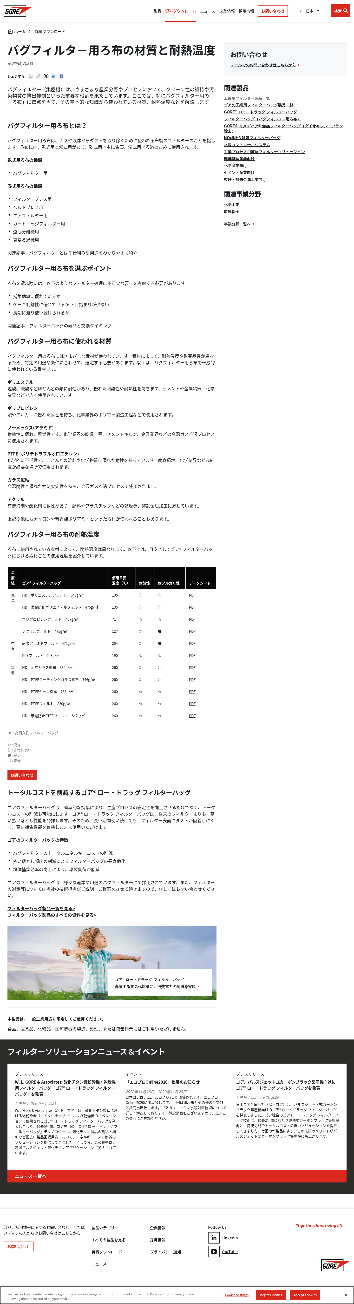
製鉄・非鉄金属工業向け (245, 179)
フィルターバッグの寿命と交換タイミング (70, 325)
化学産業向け (235, 165)
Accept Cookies (305, 1295)
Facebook (61, 76)
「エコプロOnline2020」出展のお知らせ (162, 1082)
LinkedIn (230, 1238)
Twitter (46, 76)
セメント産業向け (239, 172)
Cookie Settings (237, 1295)
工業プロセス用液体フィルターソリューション (264, 152)
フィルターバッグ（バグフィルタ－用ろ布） (262, 119)
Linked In (53, 76)
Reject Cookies (271, 1295)
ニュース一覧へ (31, 1176)
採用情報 (157, 1240)
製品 (157, 11)
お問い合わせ (273, 11)
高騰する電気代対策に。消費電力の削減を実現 (155, 987)
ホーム (20, 31)
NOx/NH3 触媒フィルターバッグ (252, 138)
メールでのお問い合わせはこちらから (263, 65)
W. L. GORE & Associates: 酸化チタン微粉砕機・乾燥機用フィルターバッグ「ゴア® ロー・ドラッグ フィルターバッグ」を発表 (65, 1088)
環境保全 (231, 212)
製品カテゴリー (105, 1228)
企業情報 (227, 11)
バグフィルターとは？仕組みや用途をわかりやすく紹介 (83, 253)
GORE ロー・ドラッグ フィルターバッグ (260, 112)
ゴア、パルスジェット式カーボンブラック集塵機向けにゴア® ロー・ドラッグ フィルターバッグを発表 (286, 1085)
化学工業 (231, 205)
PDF (192, 595)
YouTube (230, 1251)
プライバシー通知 (165, 1252)
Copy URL (38, 76)
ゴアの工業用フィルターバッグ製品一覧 (258, 105)
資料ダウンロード (50, 31)
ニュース (99, 1264)
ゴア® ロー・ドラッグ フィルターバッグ (111, 814)
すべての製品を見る (109, 1240)
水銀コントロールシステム (247, 145)
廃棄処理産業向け (239, 159)
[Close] (346, 1295)
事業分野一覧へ (237, 224)
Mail (30, 76)
